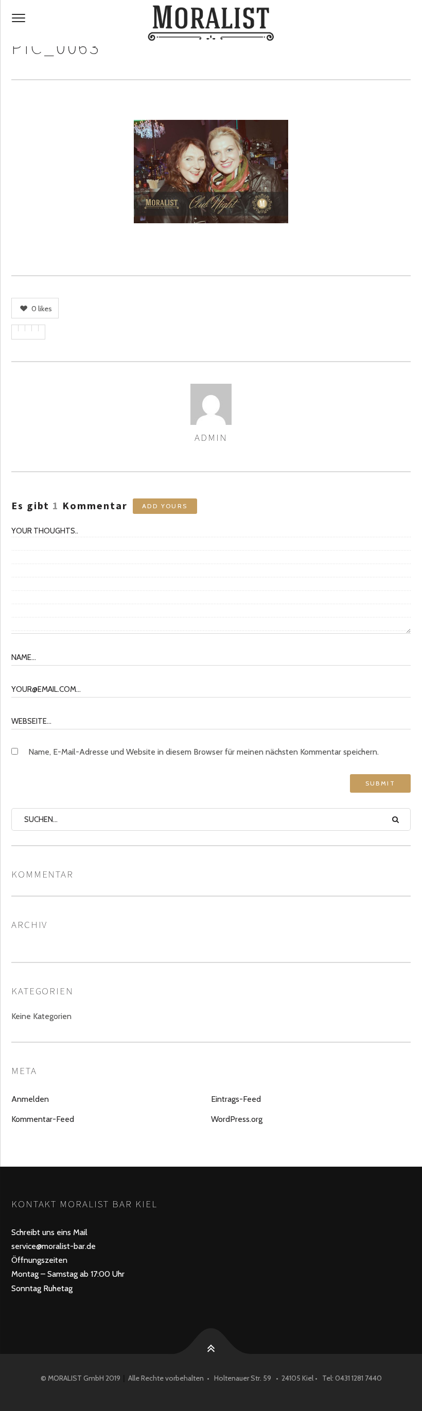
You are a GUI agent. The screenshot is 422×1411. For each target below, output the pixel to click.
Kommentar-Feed (42, 1119)
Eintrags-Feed (236, 1099)
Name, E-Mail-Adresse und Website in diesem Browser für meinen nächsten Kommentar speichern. (203, 752)
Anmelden (30, 1099)
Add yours (165, 506)
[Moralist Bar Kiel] (211, 23)
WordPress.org (236, 1119)
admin (211, 437)
